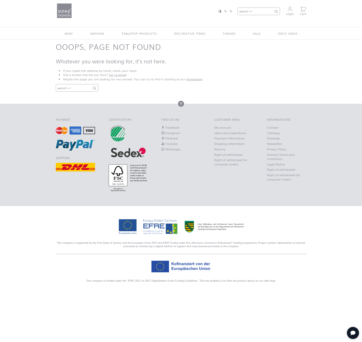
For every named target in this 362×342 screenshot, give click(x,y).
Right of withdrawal (228, 154)
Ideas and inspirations (230, 133)
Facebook (171, 127)
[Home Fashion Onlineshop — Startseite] (64, 10)
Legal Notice (276, 164)
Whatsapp (172, 149)
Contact (272, 127)
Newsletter (274, 143)
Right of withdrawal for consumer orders (230, 162)
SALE (256, 33)
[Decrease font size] (225, 11)
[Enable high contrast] (219, 11)
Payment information (229, 138)
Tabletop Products (139, 33)
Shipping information (229, 143)
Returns (219, 149)
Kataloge (273, 138)
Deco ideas (288, 33)
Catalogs (273, 133)
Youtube (171, 143)
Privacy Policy (276, 149)
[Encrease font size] (230, 11)
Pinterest (171, 138)
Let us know (117, 74)
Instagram (172, 133)
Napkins (97, 33)
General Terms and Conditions (281, 156)
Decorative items (189, 33)
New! (68, 33)
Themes (229, 33)
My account (222, 127)
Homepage (194, 79)
